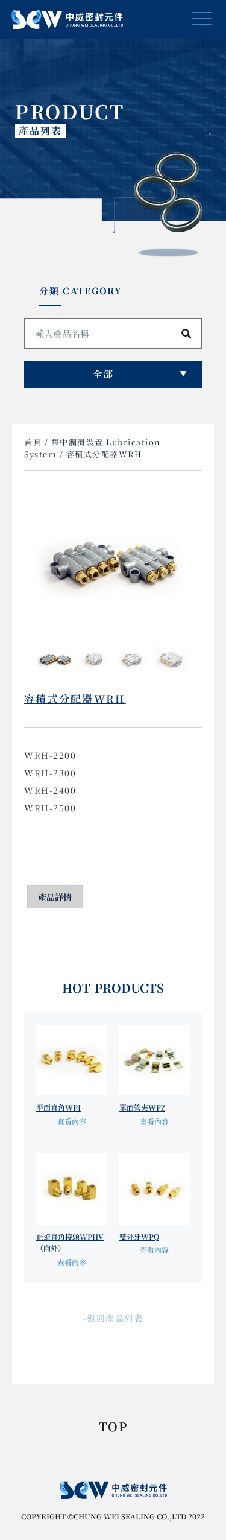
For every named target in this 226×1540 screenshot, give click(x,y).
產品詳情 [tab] (55, 897)
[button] (202, 20)
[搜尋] (186, 333)
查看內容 (71, 1121)
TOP (113, 1428)
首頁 (33, 442)
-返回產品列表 (113, 1318)
